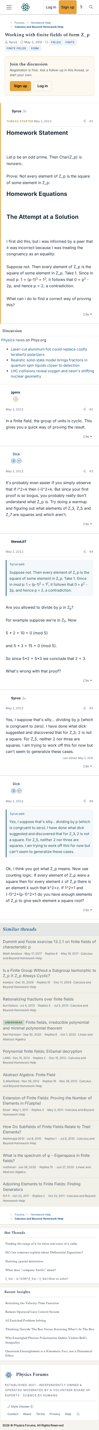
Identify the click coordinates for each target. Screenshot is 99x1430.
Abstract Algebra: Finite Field (29, 1074)
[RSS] (78, 1414)
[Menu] (9, 7)
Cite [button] (86, 314)
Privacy (55, 1414)
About (27, 1414)
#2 (91, 409)
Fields (56, 42)
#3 (91, 471)
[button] (84, 121)
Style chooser (20, 1406)
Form (35, 48)
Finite (70, 42)
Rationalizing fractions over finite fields (38, 999)
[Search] (91, 7)
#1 (91, 121)
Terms (40, 1414)
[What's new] (81, 7)
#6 (91, 801)
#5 (91, 708)
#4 (91, 551)
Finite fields (16, 48)
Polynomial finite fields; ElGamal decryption (42, 1051)
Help (68, 1414)
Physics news (13, 340)
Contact (12, 1414)
